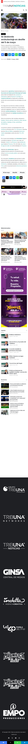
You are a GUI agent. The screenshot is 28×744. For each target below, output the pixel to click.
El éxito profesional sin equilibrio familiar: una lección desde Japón (18, 372)
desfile (15, 172)
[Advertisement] (14, 74)
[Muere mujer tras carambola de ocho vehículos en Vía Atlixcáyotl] (7, 251)
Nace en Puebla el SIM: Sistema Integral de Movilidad (20, 241)
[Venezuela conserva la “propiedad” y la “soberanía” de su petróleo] (5, 398)
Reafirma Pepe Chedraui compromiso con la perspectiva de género (7, 242)
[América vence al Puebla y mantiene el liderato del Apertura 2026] (5, 405)
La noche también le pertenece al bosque (15, 349)
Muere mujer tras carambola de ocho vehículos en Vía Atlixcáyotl (6, 258)
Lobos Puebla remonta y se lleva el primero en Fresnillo (17, 391)
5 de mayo (7, 172)
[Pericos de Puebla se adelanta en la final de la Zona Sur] (5, 386)
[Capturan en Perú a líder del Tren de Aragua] (5, 412)
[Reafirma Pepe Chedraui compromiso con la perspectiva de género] (7, 235)
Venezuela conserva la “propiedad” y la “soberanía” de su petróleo (17, 398)
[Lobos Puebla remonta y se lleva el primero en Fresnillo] (5, 392)
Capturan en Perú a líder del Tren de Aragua (17, 411)
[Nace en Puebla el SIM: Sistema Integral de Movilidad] (21, 235)
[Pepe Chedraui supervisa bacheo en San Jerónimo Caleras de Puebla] (21, 251)
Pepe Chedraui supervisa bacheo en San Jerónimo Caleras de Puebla (20, 258)
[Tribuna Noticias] (14, 6)
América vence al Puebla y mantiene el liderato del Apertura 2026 (17, 405)
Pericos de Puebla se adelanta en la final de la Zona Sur (18, 384)
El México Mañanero (15, 334)
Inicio (3, 30)
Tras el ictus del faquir (15, 363)
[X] (6, 54)
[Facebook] (2, 54)
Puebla (6, 30)
